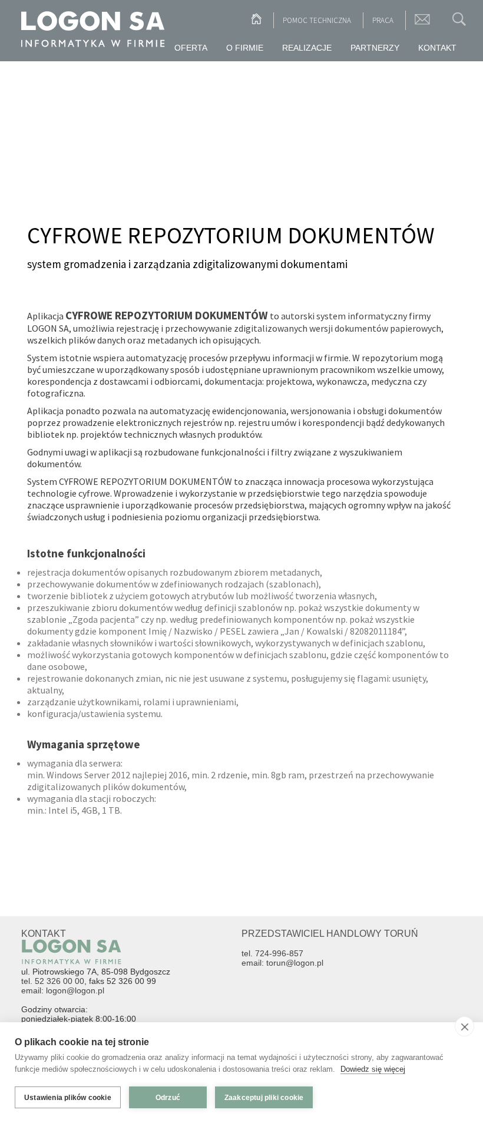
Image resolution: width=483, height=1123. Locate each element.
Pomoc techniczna (317, 20)
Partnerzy (374, 47)
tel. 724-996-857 (272, 953)
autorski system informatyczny (344, 316)
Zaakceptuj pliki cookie (264, 1098)
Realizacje (307, 47)
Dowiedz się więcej (372, 1069)
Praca (382, 20)
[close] (464, 1026)
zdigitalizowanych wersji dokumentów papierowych (337, 328)
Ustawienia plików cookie (67, 1098)
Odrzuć (168, 1098)
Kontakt (437, 47)
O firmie (244, 47)
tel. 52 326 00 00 (52, 981)
